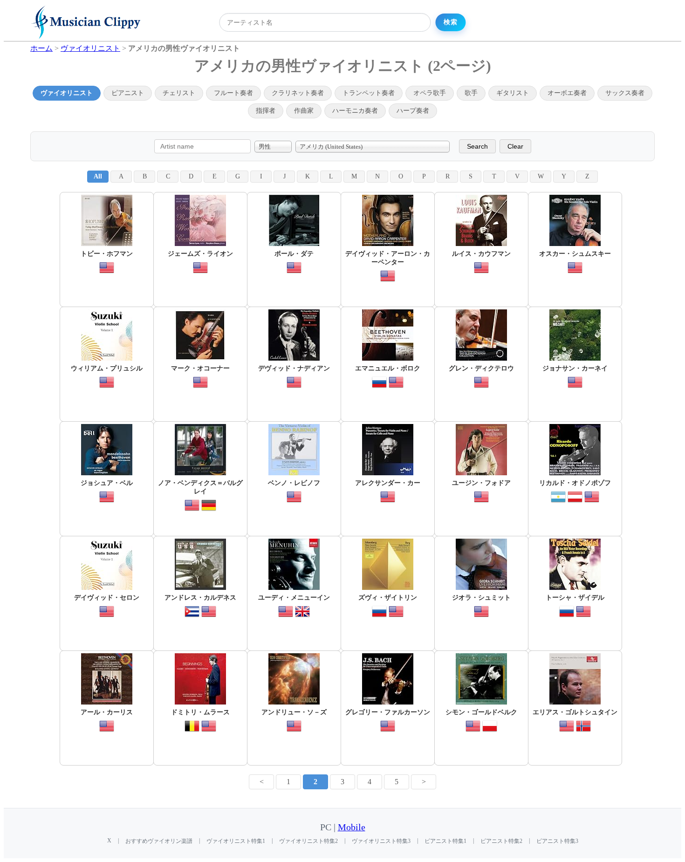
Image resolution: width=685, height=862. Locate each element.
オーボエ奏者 (567, 92)
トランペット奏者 (368, 92)
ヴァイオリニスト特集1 (235, 841)
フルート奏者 (233, 92)
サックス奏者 (624, 92)
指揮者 (265, 110)
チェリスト (179, 92)
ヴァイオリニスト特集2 (308, 841)
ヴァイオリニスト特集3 (381, 841)
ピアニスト (127, 92)
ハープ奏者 (413, 110)
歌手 (471, 92)
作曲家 (304, 110)
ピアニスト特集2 (501, 841)
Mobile (351, 827)
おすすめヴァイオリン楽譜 (158, 841)
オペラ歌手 (429, 92)
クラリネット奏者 (298, 92)
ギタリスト (512, 92)
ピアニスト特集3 (557, 841)
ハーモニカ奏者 (355, 110)
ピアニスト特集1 (445, 841)
